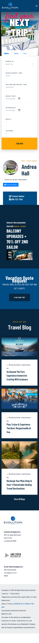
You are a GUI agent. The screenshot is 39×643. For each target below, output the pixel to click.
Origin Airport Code (14, 73)
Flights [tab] (6, 53)
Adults (8, 119)
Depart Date (11, 96)
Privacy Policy (14, 593)
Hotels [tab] (16, 53)
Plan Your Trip (19, 297)
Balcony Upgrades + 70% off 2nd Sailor (17, 239)
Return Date (11, 107)
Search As (10, 61)
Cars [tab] (24, 53)
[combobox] (19, 64)
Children (9, 130)
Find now (19, 143)
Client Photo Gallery (11, 185)
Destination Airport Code (16, 84)
